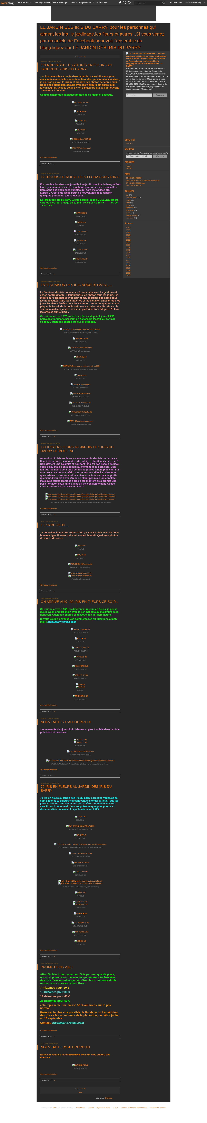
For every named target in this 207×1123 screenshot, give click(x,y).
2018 (128, 248)
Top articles (80, 1108)
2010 (128, 268)
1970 (128, 276)
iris (127, 195)
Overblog (108, 1098)
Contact (129, 168)
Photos (128, 205)
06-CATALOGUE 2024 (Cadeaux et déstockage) (142, 180)
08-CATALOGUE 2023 (134, 185)
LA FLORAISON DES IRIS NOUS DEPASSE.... (76, 285)
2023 (128, 235)
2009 (128, 270)
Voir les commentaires (48, 157)
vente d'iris (130, 210)
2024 (128, 232)
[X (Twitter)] (124, 2)
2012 (128, 263)
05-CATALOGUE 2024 (134, 178)
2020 (128, 243)
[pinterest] (129, 2)
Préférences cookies (157, 1108)
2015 (128, 255)
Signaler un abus (103, 1108)
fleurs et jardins (131, 197)
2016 (128, 253)
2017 (128, 250)
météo (128, 200)
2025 (128, 230)
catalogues (130, 218)
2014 (128, 258)
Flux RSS (129, 144)
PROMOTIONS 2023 (56, 967)
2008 (128, 273)
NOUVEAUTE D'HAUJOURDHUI (65, 1047)
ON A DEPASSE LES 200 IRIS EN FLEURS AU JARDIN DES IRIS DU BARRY (76, 67)
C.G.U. (115, 1108)
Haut (80, 1093)
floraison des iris (132, 215)
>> (84, 57)
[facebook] (120, 2)
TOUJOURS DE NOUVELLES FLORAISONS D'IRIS (80, 177)
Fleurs (128, 213)
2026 (128, 227)
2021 (128, 240)
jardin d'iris (130, 208)
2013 (128, 260)
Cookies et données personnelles (134, 1108)
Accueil (128, 166)
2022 (128, 237)
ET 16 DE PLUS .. (54, 525)
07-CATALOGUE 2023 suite (135, 183)
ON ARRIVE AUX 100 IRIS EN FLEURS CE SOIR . (79, 602)
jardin (128, 203)
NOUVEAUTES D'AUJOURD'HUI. (66, 722)
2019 (128, 245)
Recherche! (160, 95)
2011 (128, 265)
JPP (54, 1108)
